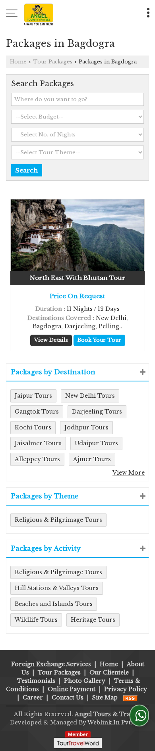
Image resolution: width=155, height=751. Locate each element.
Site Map (105, 697)
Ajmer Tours (92, 459)
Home (18, 62)
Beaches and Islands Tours (54, 603)
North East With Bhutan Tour (77, 278)
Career (33, 697)
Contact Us (67, 697)
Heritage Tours (93, 619)
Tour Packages (52, 62)
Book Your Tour (99, 340)
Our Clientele (109, 672)
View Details (51, 340)
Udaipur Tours (96, 443)
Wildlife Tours (36, 619)
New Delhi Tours (90, 395)
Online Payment (71, 689)
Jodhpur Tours (86, 427)
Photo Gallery (84, 680)
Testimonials (36, 680)
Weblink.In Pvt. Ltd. (116, 722)
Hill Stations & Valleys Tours (57, 588)
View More (128, 472)
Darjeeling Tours (97, 411)
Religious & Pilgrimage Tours (58, 519)
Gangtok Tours (37, 411)
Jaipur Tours (33, 395)
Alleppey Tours (37, 459)
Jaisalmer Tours (38, 443)
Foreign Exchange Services (51, 664)
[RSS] (130, 697)
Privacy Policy (125, 689)
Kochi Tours (33, 427)
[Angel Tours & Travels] (38, 14)
